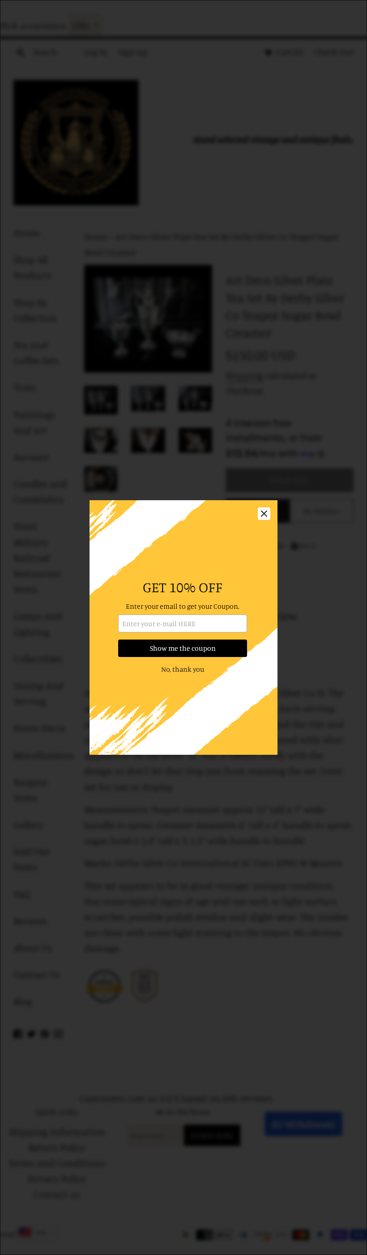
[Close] (264, 513)
